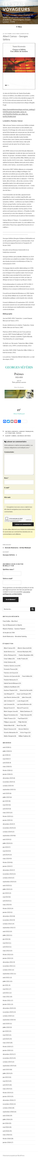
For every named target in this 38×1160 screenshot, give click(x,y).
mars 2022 (6, 951)
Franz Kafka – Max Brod (10, 621)
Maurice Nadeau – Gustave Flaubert (14, 629)
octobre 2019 (7, 1062)
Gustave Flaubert (10, 690)
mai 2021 (6, 989)
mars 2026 (6, 766)
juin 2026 (6, 755)
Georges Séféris (24, 435)
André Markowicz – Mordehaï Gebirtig (15, 636)
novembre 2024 (8, 828)
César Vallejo (9, 659)
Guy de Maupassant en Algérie (12, 625)
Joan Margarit (9, 694)
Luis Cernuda (9, 704)
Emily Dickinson (9, 662)
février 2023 (7, 908)
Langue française (26, 431)
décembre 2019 (8, 1054)
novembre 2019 (8, 1058)
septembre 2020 (8, 1020)
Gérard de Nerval (26, 690)
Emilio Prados (22, 659)
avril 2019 (6, 1085)
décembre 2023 (8, 870)
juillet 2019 (6, 1073)
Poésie (19, 433)
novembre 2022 (8, 920)
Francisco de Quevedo (12, 676)
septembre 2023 (8, 882)
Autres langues (11, 431)
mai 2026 (6, 759)
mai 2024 (6, 851)
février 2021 (6, 1000)
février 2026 (7, 770)
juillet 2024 (6, 843)
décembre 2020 (8, 1008)
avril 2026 (6, 763)
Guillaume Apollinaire (11, 687)
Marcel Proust (22, 708)
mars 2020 (6, 1043)
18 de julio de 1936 (9, 632)
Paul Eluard (22, 718)
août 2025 (6, 793)
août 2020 (6, 1023)
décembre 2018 (8, 1100)
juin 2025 (6, 801)
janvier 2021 (6, 1004)
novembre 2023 (8, 874)
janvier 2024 (7, 866)
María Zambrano (26, 711)
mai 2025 (6, 805)
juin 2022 (5, 939)
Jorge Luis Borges (24, 694)
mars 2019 (6, 1089)
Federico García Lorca (12, 666)
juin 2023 (5, 893)
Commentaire (9, 452)
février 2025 (7, 816)
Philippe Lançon (10, 722)
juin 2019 (5, 1077)
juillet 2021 (6, 981)
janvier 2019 (7, 1096)
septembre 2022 (8, 927)
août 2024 (6, 839)
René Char (21, 725)
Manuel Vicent (9, 708)
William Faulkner (24, 736)
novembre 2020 (8, 1012)
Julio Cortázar (9, 701)
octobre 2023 (7, 878)
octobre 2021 (7, 970)
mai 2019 (6, 1081)
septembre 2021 (8, 974)
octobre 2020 (7, 1016)
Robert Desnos (10, 729)
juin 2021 (5, 985)
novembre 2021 (8, 966)
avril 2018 (6, 1131)
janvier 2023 (7, 912)
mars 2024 (6, 858)
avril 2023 (6, 901)
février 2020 (7, 1046)
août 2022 (6, 931)
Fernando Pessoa (10, 669)
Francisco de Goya (11, 673)
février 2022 (7, 954)
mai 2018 (6, 1127)
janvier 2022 (7, 958)
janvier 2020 (7, 1050)
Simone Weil (23, 729)
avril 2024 (6, 855)
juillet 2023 (6, 889)
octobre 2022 (7, 924)
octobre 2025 (7, 786)
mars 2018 (6, 1135)
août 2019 (6, 1069)
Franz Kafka (27, 676)
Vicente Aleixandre (11, 732)
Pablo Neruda (26, 715)
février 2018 (7, 1138)
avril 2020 (6, 1039)
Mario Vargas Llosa (11, 711)
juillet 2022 (6, 935)
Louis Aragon (22, 701)
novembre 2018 (8, 1104)
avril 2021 (6, 993)
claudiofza (24, 33)
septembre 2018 (8, 1112)
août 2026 (6, 747)
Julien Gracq (26, 697)
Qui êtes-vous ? (8, 569)
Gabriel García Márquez (12, 683)
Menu (20, 27)
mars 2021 (6, 997)
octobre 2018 (7, 1108)
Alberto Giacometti (25, 648)
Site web (7, 497)
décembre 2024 (8, 824)
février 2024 (7, 862)
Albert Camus (11, 435)
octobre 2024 (7, 832)
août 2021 (6, 977)
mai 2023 (6, 897)
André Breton (9, 652)
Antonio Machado (24, 652)
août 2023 (6, 885)
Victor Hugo (25, 732)
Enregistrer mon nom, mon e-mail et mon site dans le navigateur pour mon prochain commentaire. (18, 509)
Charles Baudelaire (26, 655)
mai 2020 (6, 1035)
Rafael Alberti (9, 725)
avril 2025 (6, 809)
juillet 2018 (6, 1119)
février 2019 (7, 1092)
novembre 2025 (8, 782)
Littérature (10, 433)
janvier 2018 (7, 1142)
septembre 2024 (8, 835)
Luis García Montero (24, 704)
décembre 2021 (8, 962)
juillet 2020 (6, 1027)
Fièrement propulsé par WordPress (13, 1155)
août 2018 (6, 1115)
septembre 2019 (8, 1066)
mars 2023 (6, 905)
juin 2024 (6, 847)
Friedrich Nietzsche (11, 680)
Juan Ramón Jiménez (11, 697)
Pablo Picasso (9, 718)
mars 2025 (6, 812)
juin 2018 (5, 1123)
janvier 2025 (7, 820)
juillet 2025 (6, 797)
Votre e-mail (8, 578)
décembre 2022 (8, 916)
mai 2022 (6, 943)
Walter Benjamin (10, 736)
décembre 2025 (8, 778)
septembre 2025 (8, 789)
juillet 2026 (6, 751)
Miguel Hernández (11, 715)
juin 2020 (6, 1031)
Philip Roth (22, 722)
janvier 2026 (7, 774)
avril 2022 (6, 947)
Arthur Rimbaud (10, 655)
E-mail (7, 488)
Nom (6, 478)
